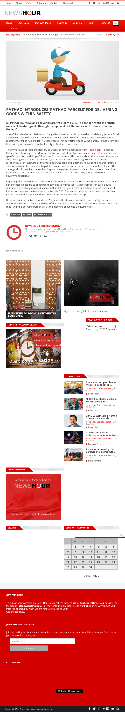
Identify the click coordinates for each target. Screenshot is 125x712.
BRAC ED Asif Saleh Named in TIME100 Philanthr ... (101, 417)
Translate (111, 329)
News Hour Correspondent (95, 102)
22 (75, 562)
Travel (13, 28)
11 (98, 552)
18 (98, 557)
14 (67, 557)
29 (75, 567)
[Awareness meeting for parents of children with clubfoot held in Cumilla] (73, 460)
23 (83, 562)
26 (105, 562)
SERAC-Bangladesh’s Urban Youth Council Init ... (101, 400)
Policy (29, 2)
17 (90, 557)
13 (113, 552)
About (19, 2)
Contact (54, 2)
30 (83, 567)
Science (77, 23)
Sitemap (41, 2)
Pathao (27, 214)
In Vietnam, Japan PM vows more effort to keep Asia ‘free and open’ (33, 315)
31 (90, 567)
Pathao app (94, 149)
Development (43, 23)
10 (90, 552)
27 (113, 562)
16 (83, 557)
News (9, 23)
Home (8, 2)
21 (67, 562)
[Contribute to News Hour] (33, 518)
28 (67, 567)
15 (75, 557)
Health (92, 23)
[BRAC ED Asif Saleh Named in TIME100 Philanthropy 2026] (73, 426)
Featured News (95, 444)
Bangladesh (93, 393)
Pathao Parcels (42, 214)
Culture (62, 23)
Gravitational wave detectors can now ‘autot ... (102, 434)
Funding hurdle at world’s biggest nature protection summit (57, 34)
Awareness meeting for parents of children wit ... (101, 450)
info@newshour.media (28, 605)
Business (23, 23)
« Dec (87, 575)
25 (98, 562)
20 (113, 557)
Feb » (95, 575)
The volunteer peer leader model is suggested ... (101, 383)
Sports (106, 23)
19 (105, 557)
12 (105, 552)
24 (90, 562)
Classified (68, 2)
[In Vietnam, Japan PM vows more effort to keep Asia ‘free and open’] (33, 289)
